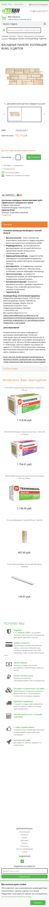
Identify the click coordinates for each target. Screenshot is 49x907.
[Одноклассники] (21, 195)
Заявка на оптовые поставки (18, 175)
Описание (7, 224)
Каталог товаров (10, 24)
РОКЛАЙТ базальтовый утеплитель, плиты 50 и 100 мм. (24, 388)
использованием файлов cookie (17, 896)
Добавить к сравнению (13, 165)
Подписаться (24, 876)
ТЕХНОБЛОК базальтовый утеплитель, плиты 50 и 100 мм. (24, 433)
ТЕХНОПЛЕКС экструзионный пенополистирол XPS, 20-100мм (24, 477)
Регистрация (42, 4)
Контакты (18, 4)
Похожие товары (10, 368)
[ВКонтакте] (18, 195)
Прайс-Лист (6, 4)
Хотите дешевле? (12, 172)
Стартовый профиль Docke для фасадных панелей (24, 565)
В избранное (9, 169)
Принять (38, 903)
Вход (33, 4)
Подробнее (6, 215)
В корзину (35, 157)
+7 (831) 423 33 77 (39, 11)
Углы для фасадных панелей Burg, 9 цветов (24, 520)
